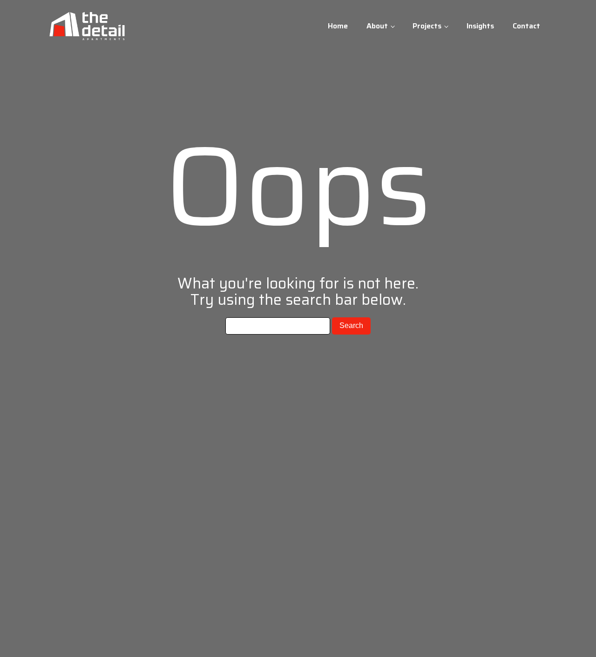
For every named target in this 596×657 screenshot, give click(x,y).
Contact (526, 26)
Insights (480, 26)
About (377, 26)
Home (338, 26)
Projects (427, 26)
